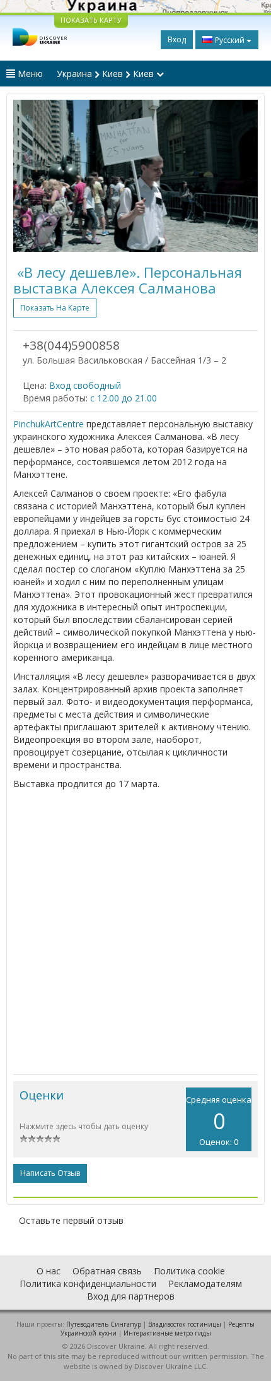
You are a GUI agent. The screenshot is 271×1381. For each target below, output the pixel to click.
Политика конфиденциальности (88, 1283)
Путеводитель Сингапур (103, 1324)
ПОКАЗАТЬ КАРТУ (91, 20)
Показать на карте (54, 307)
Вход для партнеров (131, 1296)
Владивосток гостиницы (184, 1324)
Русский (229, 40)
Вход (177, 39)
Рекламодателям (205, 1283)
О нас (49, 1271)
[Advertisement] (135, 932)
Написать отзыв (50, 1173)
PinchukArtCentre (48, 424)
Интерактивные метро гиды (167, 1333)
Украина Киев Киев (106, 74)
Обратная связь (107, 1271)
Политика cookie (189, 1271)
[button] (31, 176)
